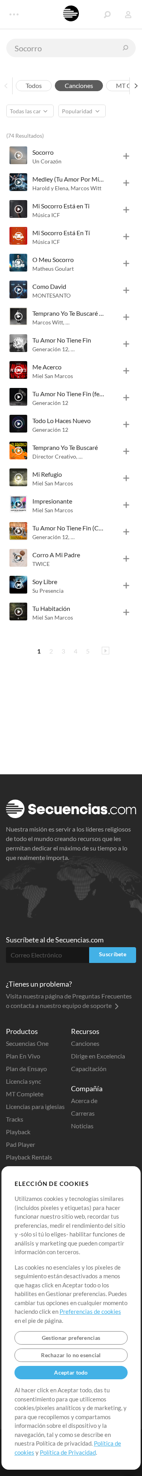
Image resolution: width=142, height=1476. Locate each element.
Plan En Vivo (23, 1056)
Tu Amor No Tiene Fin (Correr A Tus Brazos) (68, 528)
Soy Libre (44, 581)
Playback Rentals (29, 1157)
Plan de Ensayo (26, 1068)
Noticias (82, 1125)
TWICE (41, 563)
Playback (18, 1131)
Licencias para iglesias (35, 1106)
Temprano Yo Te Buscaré (65, 447)
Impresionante (52, 501)
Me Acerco (47, 367)
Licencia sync (23, 1081)
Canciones (85, 1043)
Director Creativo (54, 456)
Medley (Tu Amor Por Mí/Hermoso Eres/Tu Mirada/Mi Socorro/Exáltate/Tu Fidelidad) (68, 179)
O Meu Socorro (53, 259)
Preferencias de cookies (90, 1311)
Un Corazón (47, 161)
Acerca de (84, 1100)
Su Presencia (48, 590)
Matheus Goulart (53, 268)
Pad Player (20, 1144)
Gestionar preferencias (71, 1337)
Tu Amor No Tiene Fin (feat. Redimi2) (68, 393)
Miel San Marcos (52, 376)
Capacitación (88, 1068)
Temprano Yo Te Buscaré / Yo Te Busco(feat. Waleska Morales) (68, 313)
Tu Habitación (51, 608)
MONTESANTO (51, 295)
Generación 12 (50, 349)
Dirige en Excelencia (98, 1056)
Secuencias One (27, 1043)
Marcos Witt (86, 188)
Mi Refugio (47, 474)
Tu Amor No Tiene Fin (61, 340)
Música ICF (46, 215)
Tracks (14, 1119)
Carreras (83, 1113)
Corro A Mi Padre (56, 554)
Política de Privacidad (68, 1452)
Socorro (43, 152)
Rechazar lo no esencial (71, 1355)
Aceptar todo (71, 1372)
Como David (49, 286)
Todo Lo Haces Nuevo (61, 420)
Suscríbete (112, 954)
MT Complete (24, 1094)
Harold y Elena (50, 188)
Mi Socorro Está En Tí (61, 232)
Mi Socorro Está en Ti (61, 206)
